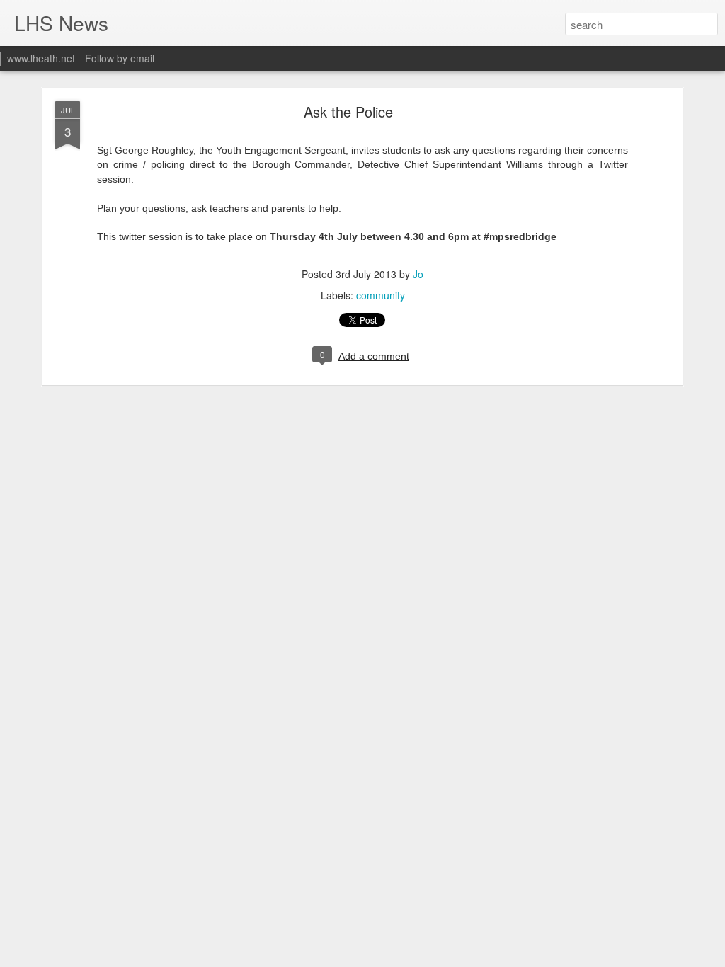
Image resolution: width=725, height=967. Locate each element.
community (380, 295)
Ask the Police (348, 111)
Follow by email (119, 58)
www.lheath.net (41, 58)
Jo (418, 274)
